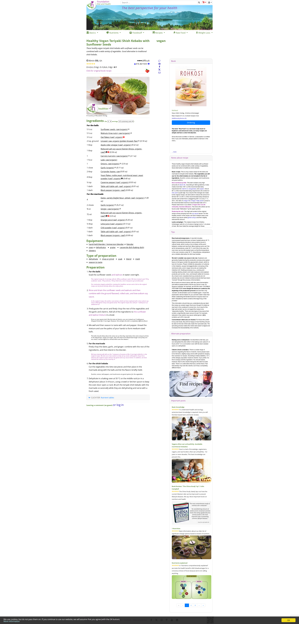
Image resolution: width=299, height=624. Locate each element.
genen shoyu (192, 217)
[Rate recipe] (90, 64)
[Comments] (159, 61)
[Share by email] (159, 72)
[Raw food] (190, 86)
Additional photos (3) (179, 118)
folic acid (174, 193)
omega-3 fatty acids (197, 201)
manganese (192, 189)
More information (12, 621)
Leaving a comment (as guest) (99, 405)
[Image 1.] (118, 105)
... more (174, 152)
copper (201, 189)
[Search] (199, 2)
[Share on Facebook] (159, 67)
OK (288, 620)
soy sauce (195, 213)
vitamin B (182, 185)
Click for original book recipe (98, 70)
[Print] (159, 64)
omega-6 (186, 201)
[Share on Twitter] (159, 70)
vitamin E (185, 189)
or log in (118, 405)
